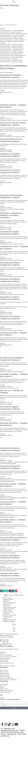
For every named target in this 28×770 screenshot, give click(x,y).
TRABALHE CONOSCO (9, 608)
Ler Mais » (2, 90)
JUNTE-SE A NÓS (7, 604)
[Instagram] (5, 724)
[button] (1, 8)
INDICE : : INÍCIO (7, 597)
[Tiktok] (9, 724)
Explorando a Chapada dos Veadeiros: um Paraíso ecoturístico (11, 215)
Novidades (3, 667)
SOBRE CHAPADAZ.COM (9, 607)
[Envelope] (16, 724)
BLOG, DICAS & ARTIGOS (9, 602)
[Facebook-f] (2, 724)
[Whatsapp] (12, 724)
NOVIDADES (6, 601)
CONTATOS (6, 605)
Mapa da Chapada (6, 646)
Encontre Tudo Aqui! (9, 5)
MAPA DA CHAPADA (8, 599)
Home (1, 24)
